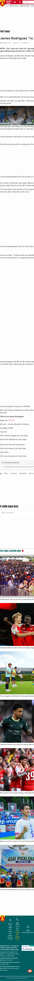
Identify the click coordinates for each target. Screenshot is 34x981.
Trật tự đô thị (14, 6)
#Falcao (6, 473)
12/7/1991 (11, 420)
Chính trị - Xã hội (24, 6)
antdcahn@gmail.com (28, 932)
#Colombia (14, 473)
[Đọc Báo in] (20, 2)
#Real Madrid (22, 473)
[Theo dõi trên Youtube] (15, 2)
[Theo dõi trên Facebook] (12, 2)
